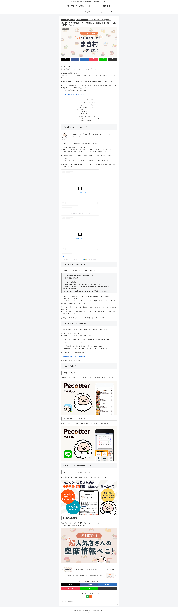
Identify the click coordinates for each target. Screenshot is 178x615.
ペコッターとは (77, 610)
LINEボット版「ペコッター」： (88, 113)
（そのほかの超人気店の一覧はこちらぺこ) (73, 94)
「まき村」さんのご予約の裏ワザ (87, 107)
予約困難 (103, 19)
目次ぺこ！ (87, 99)
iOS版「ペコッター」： (86, 111)
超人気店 (109, 19)
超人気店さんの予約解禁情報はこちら (88, 116)
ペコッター (97, 19)
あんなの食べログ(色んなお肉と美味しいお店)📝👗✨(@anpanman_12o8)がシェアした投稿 (82, 259)
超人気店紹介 (65, 19)
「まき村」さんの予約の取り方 (86, 105)
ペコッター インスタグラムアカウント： (90, 118)
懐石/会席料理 (79, 19)
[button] (112, 59)
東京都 (86, 19)
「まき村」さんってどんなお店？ (87, 102)
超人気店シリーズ (104, 610)
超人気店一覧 (72, 19)
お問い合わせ (96, 610)
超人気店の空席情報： (85, 120)
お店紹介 (91, 19)
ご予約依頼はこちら (84, 109)
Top (174, 611)
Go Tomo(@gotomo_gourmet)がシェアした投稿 (79, 213)
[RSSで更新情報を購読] (90, 596)
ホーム (71, 610)
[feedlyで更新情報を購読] (87, 596)
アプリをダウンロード (87, 610)
